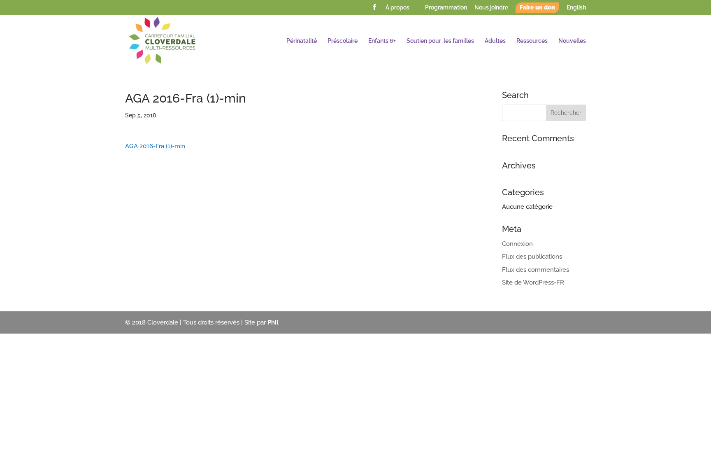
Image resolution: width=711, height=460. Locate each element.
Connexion (517, 244)
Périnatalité (301, 41)
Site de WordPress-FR (533, 282)
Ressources (532, 41)
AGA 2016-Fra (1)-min (155, 146)
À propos (397, 8)
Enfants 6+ (382, 41)
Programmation (446, 8)
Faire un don (537, 8)
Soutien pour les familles (440, 41)
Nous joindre (491, 8)
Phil (273, 322)
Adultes (495, 41)
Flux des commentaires (535, 269)
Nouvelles (572, 41)
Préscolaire (343, 41)
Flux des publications (532, 256)
